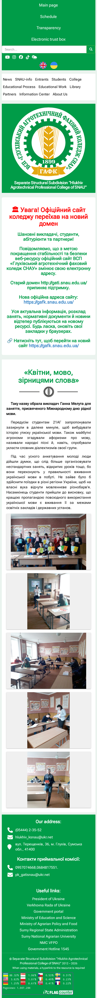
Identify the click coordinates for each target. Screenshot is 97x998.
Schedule (48, 16)
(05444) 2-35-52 (28, 830)
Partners (9, 94)
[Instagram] (14, 57)
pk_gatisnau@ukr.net (32, 874)
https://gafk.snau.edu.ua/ (49, 302)
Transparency (49, 27)
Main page (48, 5)
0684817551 (47, 867)
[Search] (90, 49)
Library (75, 87)
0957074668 (25, 867)
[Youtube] (7, 57)
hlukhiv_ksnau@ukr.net (34, 837)
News (7, 79)
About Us (60, 94)
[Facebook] (21, 57)
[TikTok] (27, 57)
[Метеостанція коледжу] (34, 57)
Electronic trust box (48, 39)
